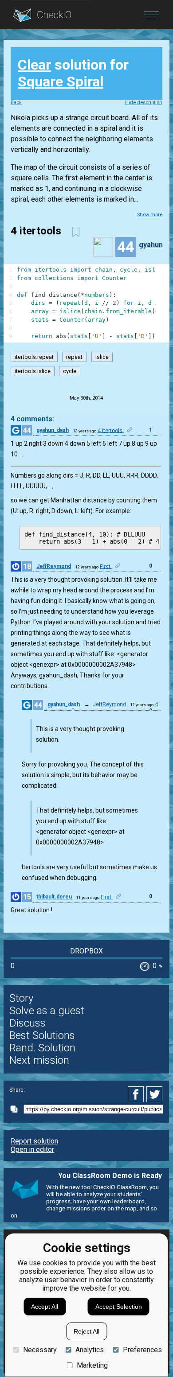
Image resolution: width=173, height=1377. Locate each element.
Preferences (142, 1350)
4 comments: (32, 419)
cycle (69, 371)
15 (27, 897)
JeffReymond (53, 566)
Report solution (34, 1141)
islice (102, 357)
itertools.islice (33, 371)
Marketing (92, 1365)
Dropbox (86, 951)
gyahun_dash (52, 430)
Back (16, 102)
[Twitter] (154, 1094)
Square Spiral (60, 81)
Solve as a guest (46, 1010)
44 (27, 430)
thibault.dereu (54, 897)
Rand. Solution (42, 1048)
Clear (34, 64)
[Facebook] (137, 1094)
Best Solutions (42, 1035)
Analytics (89, 1350)
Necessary (39, 1350)
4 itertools (111, 430)
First (106, 566)
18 (27, 566)
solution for (73, 73)
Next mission (39, 1060)
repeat (74, 357)
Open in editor (32, 1149)
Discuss (27, 1023)
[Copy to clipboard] (16, 1109)
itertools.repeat (34, 357)
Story (21, 998)
